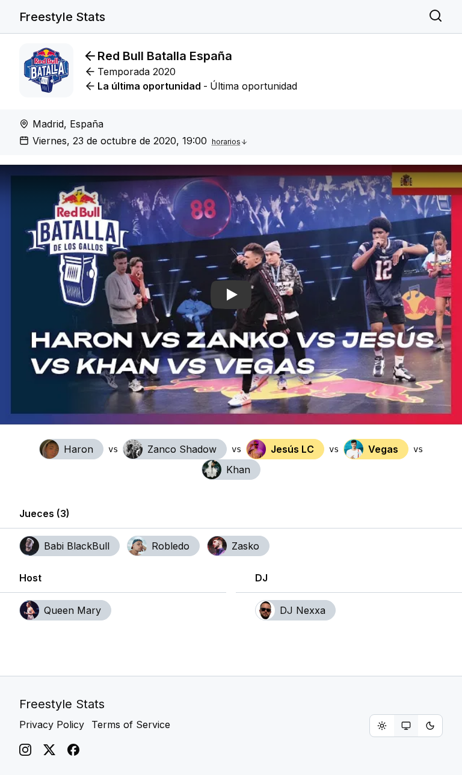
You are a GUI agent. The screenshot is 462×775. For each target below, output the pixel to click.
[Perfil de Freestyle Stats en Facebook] (73, 750)
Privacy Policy (51, 724)
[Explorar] (435, 16)
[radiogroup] (406, 725)
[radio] (382, 726)
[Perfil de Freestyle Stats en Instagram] (25, 750)
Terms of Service (130, 724)
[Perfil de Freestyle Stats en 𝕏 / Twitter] (49, 750)
